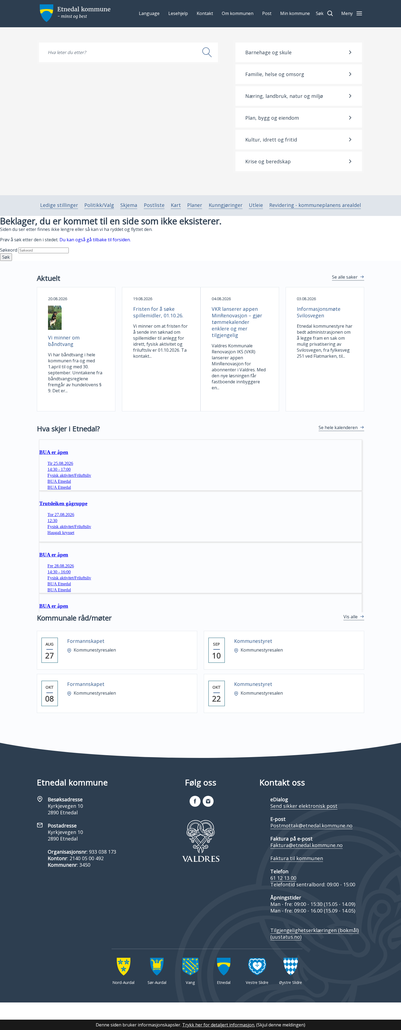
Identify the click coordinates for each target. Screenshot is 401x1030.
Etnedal (224, 982)
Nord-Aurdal (123, 982)
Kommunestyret (253, 641)
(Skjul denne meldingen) (280, 1025)
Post (266, 13)
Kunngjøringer (226, 205)
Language (149, 13)
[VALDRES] (200, 841)
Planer (194, 205)
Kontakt (205, 13)
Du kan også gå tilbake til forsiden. (95, 240)
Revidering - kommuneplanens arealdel (315, 205)
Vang (190, 982)
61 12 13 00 (283, 878)
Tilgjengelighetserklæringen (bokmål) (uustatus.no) (314, 933)
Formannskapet (85, 641)
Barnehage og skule (268, 52)
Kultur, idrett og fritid (271, 139)
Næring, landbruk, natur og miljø (284, 96)
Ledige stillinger (59, 205)
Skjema (128, 205)
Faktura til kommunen (296, 858)
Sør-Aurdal (157, 982)
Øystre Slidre (290, 982)
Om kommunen (237, 13)
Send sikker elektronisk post (303, 806)
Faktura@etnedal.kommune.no (306, 845)
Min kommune (295, 13)
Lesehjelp (178, 13)
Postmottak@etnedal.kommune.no (311, 825)
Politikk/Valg (99, 205)
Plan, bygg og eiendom (272, 118)
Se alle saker (345, 277)
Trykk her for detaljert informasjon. (218, 1025)
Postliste (154, 205)
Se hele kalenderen (338, 427)
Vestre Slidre (257, 982)
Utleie (256, 205)
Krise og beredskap (268, 161)
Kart (176, 205)
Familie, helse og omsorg (274, 74)
